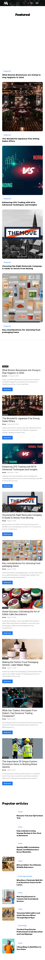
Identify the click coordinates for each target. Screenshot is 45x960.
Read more (7, 389)
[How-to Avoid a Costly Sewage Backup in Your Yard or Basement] (8, 831)
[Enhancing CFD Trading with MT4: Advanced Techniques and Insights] (22, 170)
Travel (20, 812)
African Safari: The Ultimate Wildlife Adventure (29, 866)
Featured (7, 71)
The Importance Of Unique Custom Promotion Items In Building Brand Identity (19, 764)
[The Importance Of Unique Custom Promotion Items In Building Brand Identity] (22, 748)
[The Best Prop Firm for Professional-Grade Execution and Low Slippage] (8, 929)
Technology (22, 925)
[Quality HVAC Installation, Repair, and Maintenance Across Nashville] (8, 847)
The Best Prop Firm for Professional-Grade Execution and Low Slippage (30, 931)
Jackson (4, 376)
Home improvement (25, 876)
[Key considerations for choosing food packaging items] (22, 297)
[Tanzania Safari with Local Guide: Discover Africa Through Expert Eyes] (8, 913)
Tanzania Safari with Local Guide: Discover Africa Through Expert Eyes (28, 915)
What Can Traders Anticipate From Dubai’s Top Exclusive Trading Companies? (19, 713)
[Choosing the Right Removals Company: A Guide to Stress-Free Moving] (22, 234)
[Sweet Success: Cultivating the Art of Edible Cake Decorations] (22, 598)
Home (20, 827)
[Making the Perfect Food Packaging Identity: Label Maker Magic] (22, 649)
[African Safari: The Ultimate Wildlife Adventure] (8, 864)
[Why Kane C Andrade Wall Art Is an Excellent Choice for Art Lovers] (8, 880)
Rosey (4, 424)
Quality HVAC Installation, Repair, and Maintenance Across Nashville (28, 849)
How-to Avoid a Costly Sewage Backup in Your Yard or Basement (29, 833)
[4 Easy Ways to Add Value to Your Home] (8, 946)
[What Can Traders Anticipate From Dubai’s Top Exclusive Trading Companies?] (22, 697)
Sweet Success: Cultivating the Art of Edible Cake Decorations (21, 613)
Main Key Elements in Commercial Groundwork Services (27, 898)
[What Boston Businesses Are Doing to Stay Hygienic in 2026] (22, 42)
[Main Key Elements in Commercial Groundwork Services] (8, 896)
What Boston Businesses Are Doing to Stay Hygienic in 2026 (21, 371)
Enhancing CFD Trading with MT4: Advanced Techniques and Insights (19, 468)
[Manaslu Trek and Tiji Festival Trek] (8, 814)
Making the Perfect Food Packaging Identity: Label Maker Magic (20, 663)
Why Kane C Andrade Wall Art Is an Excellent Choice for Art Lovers (30, 882)
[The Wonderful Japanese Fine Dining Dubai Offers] (22, 106)
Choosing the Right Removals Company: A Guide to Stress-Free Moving (22, 516)
